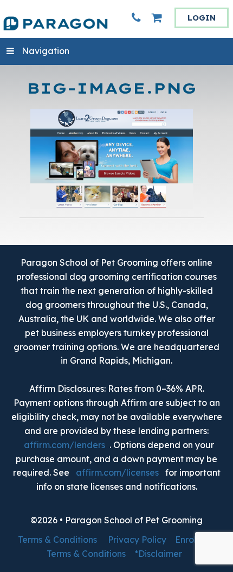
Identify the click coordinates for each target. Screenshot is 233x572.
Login (201, 18)
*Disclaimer (158, 553)
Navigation (45, 50)
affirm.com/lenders (64, 444)
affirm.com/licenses (117, 472)
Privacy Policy (137, 539)
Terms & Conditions (57, 539)
